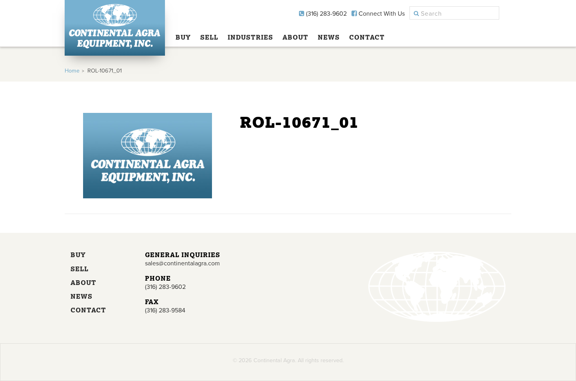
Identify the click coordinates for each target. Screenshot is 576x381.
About (295, 37)
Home (72, 70)
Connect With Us (381, 14)
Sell (209, 37)
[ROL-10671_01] (147, 196)
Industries (250, 37)
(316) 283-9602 (325, 14)
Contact (367, 37)
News (329, 37)
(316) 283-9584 (165, 310)
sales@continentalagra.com (182, 263)
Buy (183, 37)
